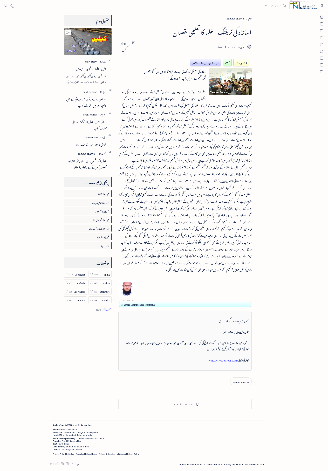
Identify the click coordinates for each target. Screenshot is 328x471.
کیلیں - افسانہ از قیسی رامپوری (91, 68)
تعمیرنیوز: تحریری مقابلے (99, 219)
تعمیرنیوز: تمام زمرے (100, 202)
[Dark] (12, 6)
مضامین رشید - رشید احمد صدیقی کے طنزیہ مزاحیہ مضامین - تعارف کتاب (86, 101)
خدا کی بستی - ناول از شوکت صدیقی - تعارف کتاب (88, 124)
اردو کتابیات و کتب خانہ (99, 228)
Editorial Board (91, 454)
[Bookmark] (5, 5)
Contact (122, 454)
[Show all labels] (104, 309)
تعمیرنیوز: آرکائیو (103, 237)
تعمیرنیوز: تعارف (102, 193)
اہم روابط (105, 245)
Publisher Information (75, 454)
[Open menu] (322, 6)
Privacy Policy (133, 454)
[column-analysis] (241, 381)
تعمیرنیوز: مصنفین (102, 211)
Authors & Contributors (108, 454)
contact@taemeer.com (223, 360)
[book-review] (90, 91)
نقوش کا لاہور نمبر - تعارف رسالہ (90, 144)
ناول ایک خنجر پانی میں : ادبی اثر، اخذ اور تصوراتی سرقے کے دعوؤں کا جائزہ (87, 163)
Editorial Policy (59, 454)
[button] (68, 32)
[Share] (124, 46)
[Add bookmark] (133, 42)
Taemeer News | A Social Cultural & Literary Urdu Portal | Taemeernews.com (225, 464)
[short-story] (91, 61)
